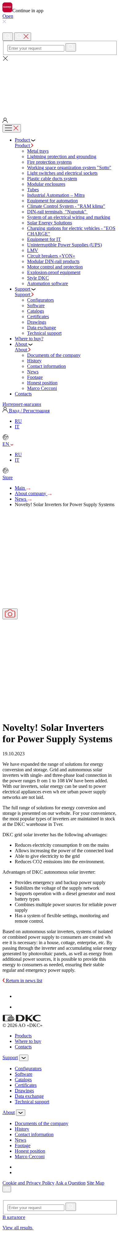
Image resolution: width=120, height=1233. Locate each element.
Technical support (44, 333)
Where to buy (28, 1041)
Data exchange (41, 327)
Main (20, 488)
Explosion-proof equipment (53, 272)
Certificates (38, 316)
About (21, 349)
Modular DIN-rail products (53, 261)
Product (23, 145)
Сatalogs (35, 311)
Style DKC (38, 278)
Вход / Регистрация (29, 410)
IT (17, 426)
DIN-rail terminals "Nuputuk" (57, 211)
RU (18, 421)
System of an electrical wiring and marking (68, 217)
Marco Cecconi (42, 388)
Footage (35, 377)
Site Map (95, 1182)
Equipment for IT (44, 239)
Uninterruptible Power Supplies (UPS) (64, 244)
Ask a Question (70, 1182)
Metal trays (38, 151)
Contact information (46, 366)
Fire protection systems (49, 162)
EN (6, 444)
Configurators (40, 300)
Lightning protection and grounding (61, 156)
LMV (32, 250)
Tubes (33, 189)
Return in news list (23, 980)
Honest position (42, 382)
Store (7, 477)
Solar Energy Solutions (49, 222)
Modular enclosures (46, 184)
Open (7, 16)
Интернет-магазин (21, 404)
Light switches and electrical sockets (62, 173)
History (34, 360)
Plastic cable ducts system (52, 178)
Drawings (36, 322)
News (32, 371)
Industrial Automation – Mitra (56, 195)
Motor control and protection (55, 266)
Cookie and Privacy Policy (28, 1182)
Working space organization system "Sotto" (69, 167)
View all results (18, 1227)
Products (23, 1035)
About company (31, 493)
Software (36, 305)
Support (23, 294)
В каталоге (13, 1217)
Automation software (47, 283)
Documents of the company (54, 355)
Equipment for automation (52, 200)
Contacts (23, 1046)
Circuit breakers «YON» (51, 255)
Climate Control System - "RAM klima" (66, 206)
